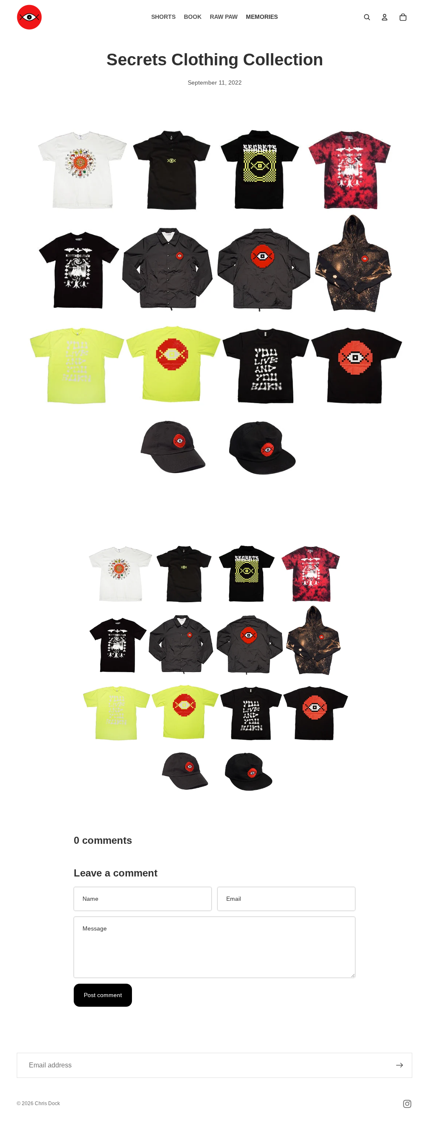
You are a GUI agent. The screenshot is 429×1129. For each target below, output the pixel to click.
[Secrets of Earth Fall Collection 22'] (214, 665)
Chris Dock (47, 1103)
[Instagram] (407, 1104)
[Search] (367, 17)
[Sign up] (399, 1065)
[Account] (384, 17)
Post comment (103, 995)
